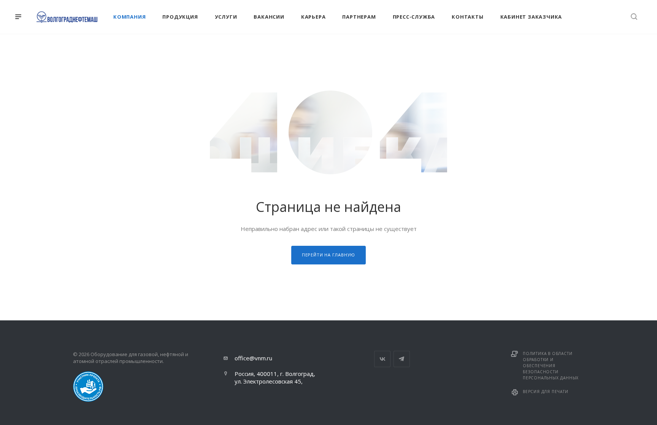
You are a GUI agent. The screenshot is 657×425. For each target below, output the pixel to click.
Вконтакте (382, 359)
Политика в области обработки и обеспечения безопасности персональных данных (551, 365)
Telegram (402, 359)
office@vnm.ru (253, 358)
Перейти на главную (328, 255)
